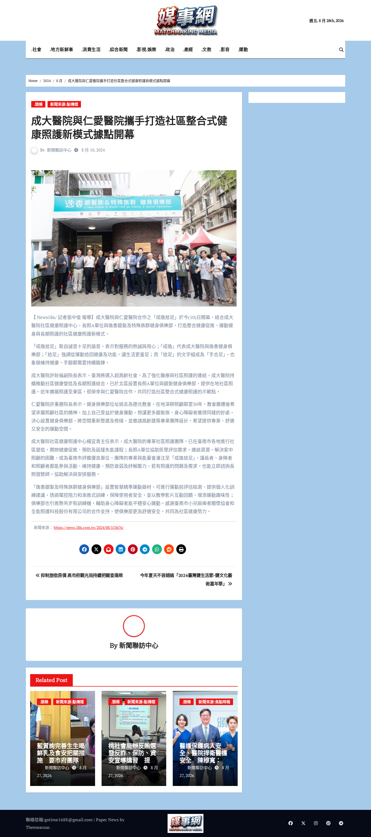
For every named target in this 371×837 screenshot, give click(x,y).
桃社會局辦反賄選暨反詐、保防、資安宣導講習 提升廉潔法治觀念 (132, 756)
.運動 (243, 49)
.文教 (206, 49)
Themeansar (37, 827)
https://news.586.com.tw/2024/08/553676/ (89, 527)
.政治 (170, 49)
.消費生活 (91, 49)
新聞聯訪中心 (59, 150)
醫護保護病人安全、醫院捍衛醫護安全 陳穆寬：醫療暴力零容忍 (203, 756)
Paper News (107, 820)
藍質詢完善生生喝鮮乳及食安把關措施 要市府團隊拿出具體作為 (61, 756)
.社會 (36, 49)
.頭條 (38, 104)
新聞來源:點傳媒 (64, 104)
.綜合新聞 (118, 49)
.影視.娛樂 (146, 49)
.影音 (224, 49)
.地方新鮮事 (61, 49)
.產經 (188, 49)
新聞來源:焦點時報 (214, 701)
